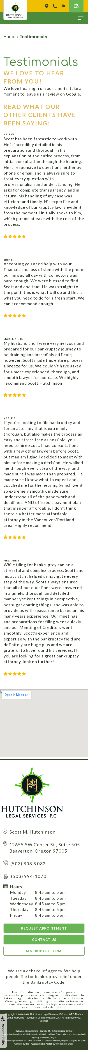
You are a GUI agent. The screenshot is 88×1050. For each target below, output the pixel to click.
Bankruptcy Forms (44, 951)
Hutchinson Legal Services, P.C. (47, 1014)
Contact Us (44, 939)
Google (73, 93)
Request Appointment (44, 928)
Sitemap (44, 1020)
